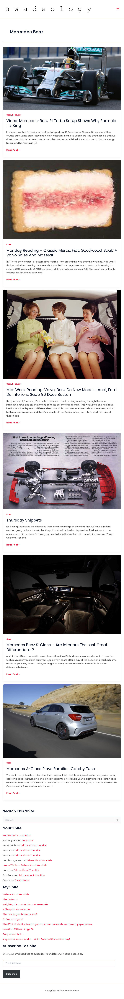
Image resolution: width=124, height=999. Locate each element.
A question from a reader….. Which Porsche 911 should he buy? (36, 939)
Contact (26, 835)
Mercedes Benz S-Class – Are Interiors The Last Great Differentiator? (56, 647)
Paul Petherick (10, 835)
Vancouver (28, 840)
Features (16, 115)
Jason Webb (10, 865)
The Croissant (22, 880)
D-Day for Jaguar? (13, 919)
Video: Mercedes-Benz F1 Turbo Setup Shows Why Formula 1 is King (61, 123)
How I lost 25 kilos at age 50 (18, 929)
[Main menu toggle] (118, 9)
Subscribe (11, 973)
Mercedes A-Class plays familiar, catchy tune (50, 768)
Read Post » (13, 150)
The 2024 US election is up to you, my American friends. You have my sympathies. (47, 924)
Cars (8, 115)
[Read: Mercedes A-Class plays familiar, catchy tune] (62, 720)
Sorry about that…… (13, 934)
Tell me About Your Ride (34, 845)
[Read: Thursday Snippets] (62, 470)
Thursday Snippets (24, 520)
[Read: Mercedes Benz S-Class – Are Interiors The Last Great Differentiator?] (62, 594)
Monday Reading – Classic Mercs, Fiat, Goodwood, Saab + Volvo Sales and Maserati (61, 253)
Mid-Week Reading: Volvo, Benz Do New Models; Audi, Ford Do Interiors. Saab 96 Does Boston (61, 392)
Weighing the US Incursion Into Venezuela (25, 904)
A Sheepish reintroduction (17, 909)
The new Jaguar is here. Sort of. (20, 914)
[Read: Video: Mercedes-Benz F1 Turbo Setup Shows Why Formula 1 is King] (62, 78)
